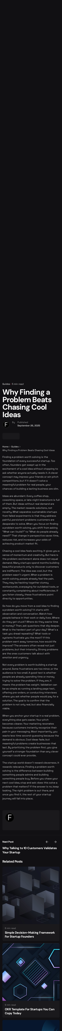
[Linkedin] (16, 436)
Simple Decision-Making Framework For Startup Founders (30, 934)
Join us (53, 61)
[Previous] (47, 842)
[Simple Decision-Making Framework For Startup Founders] (31, 895)
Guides (6, 384)
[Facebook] (5, 436)
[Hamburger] (6, 62)
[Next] (55, 842)
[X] (11, 436)
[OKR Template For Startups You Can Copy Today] (31, 972)
